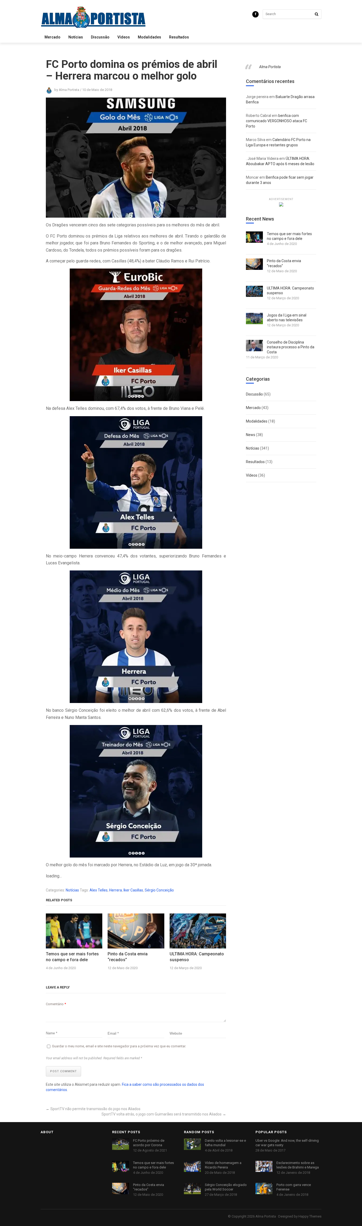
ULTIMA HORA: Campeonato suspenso (197, 956)
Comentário (56, 1004)
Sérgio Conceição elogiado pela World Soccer (226, 1187)
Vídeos (123, 37)
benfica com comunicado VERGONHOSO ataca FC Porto (276, 120)
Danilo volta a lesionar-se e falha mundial (225, 1143)
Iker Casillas (133, 890)
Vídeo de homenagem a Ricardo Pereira (223, 1165)
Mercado (52, 37)
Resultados (179, 37)
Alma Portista (270, 67)
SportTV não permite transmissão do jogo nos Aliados (95, 1109)
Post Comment (63, 1071)
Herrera (115, 890)
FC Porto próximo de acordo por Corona (148, 1143)
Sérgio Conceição (159, 890)
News (250, 435)
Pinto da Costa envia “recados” (128, 956)
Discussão (100, 37)
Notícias (75, 37)
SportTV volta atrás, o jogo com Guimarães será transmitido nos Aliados (161, 1114)
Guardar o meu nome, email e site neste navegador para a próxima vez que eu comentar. (119, 1046)
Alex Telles (99, 890)
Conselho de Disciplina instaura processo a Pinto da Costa (290, 347)
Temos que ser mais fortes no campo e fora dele (72, 956)
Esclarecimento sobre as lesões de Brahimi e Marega (297, 1165)
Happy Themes (309, 1216)
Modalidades (149, 37)
